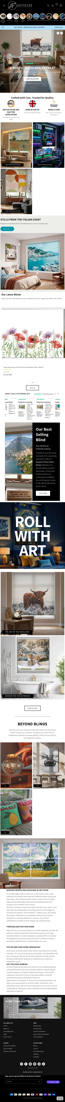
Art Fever (29, 1098)
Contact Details (38, 1037)
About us (6, 1029)
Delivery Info (37, 1026)
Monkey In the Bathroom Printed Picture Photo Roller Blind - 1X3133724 (11, 414)
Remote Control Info (10, 1051)
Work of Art (13, 402)
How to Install (8, 1048)
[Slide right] (36, 382)
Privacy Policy (37, 1029)
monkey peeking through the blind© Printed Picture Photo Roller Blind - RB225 (29, 414)
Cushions (36, 1057)
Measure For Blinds (9, 1046)
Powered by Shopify (37, 1098)
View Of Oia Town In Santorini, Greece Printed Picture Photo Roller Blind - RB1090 (48, 414)
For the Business (38, 1051)
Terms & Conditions (39, 1031)
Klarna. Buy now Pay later (41, 1034)
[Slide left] (28, 382)
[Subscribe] (39, 1081)
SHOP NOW (43, 493)
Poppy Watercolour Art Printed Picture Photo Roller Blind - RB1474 (23, 367)
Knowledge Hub (8, 1031)
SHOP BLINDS (32, 708)
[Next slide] (61, 33)
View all (32, 388)
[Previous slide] (58, 33)
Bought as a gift (51, 402)
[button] (4, 5)
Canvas (35, 1048)
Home (5, 1026)
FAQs (5, 1034)
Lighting (36, 1054)
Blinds (35, 1046)
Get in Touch (7, 1037)
